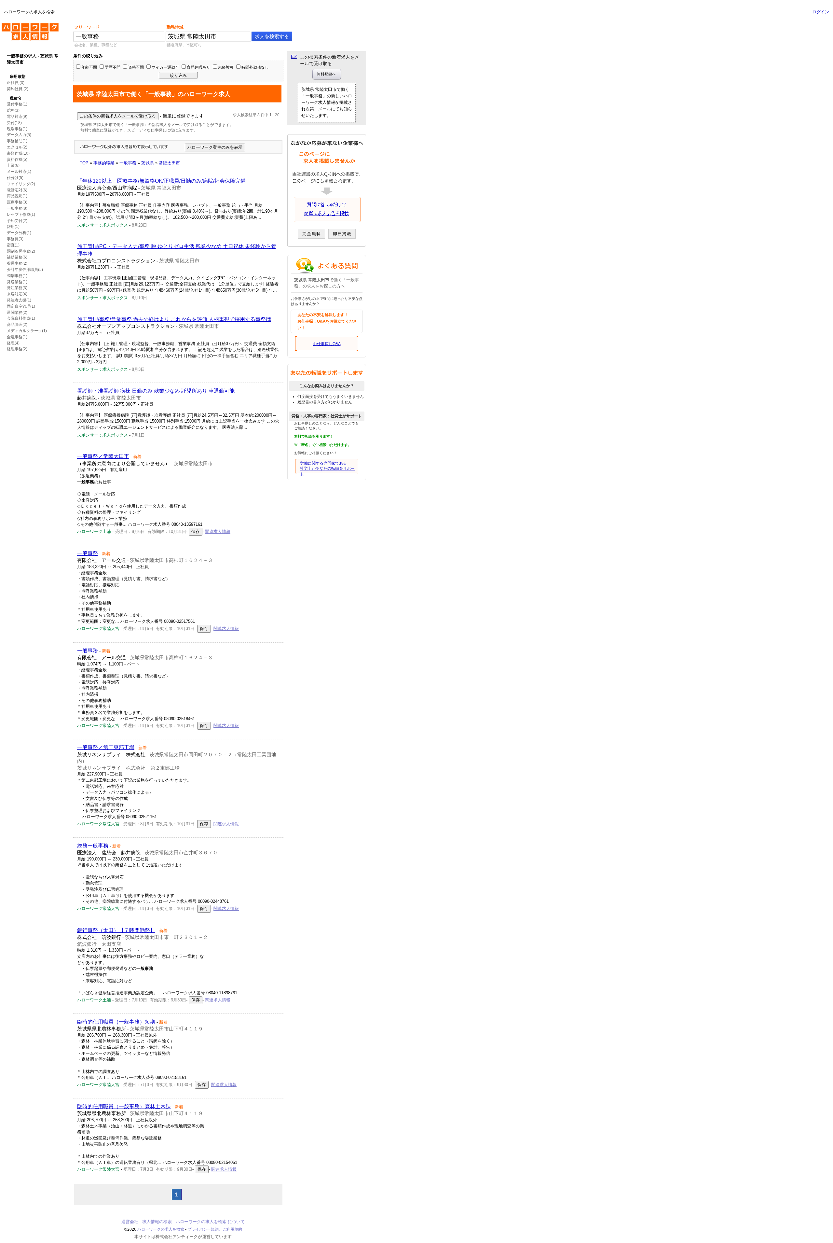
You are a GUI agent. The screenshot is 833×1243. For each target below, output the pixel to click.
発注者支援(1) (19, 300)
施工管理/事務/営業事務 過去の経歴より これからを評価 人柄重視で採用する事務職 (174, 319)
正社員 (13, 82)
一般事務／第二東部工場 (105, 747)
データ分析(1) (19, 232)
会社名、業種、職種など (95, 45)
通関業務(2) (17, 312)
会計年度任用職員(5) (25, 269)
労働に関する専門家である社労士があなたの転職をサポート (327, 469)
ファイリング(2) (21, 184)
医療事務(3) (17, 202)
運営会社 (129, 1221)
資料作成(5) (17, 159)
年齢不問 (89, 67)
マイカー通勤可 (165, 67)
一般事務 (87, 553)
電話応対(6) (17, 190)
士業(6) (13, 165)
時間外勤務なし (255, 67)
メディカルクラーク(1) (27, 330)
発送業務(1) (17, 282)
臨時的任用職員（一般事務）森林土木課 (124, 1106)
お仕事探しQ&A (327, 344)
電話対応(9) (17, 116)
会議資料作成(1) (21, 318)
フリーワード (87, 27)
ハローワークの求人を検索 (25, 25)
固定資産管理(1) (21, 306)
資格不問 (136, 67)
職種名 (15, 98)
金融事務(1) (17, 337)
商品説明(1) (17, 196)
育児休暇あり (198, 67)
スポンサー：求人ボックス (102, 225)
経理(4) (13, 343)
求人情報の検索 (157, 1221)
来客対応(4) (17, 294)
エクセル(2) (17, 147)
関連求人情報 (217, 531)
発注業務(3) (17, 288)
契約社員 (14, 89)
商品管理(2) (17, 324)
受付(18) (14, 122)
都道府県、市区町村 (184, 45)
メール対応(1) (19, 171)
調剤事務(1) (17, 275)
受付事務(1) (17, 104)
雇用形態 (17, 76)
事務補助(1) (17, 141)
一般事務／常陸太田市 (103, 456)
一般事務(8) (17, 208)
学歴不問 (112, 67)
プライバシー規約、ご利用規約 (214, 1229)
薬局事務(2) (17, 263)
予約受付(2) (17, 220)
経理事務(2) (17, 349)
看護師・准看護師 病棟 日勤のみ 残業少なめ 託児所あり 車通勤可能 (156, 391)
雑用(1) (13, 226)
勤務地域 (175, 27)
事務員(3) (15, 239)
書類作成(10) (18, 153)
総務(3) (13, 110)
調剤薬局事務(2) (21, 251)
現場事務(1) (17, 129)
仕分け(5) (15, 177)
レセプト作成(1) (21, 214)
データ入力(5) (19, 135)
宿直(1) (13, 245)
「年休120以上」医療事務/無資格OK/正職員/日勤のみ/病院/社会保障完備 (161, 181)
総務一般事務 (92, 845)
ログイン (820, 11)
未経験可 (226, 67)
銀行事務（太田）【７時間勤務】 (116, 930)
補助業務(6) (17, 257)
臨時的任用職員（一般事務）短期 (116, 1022)
